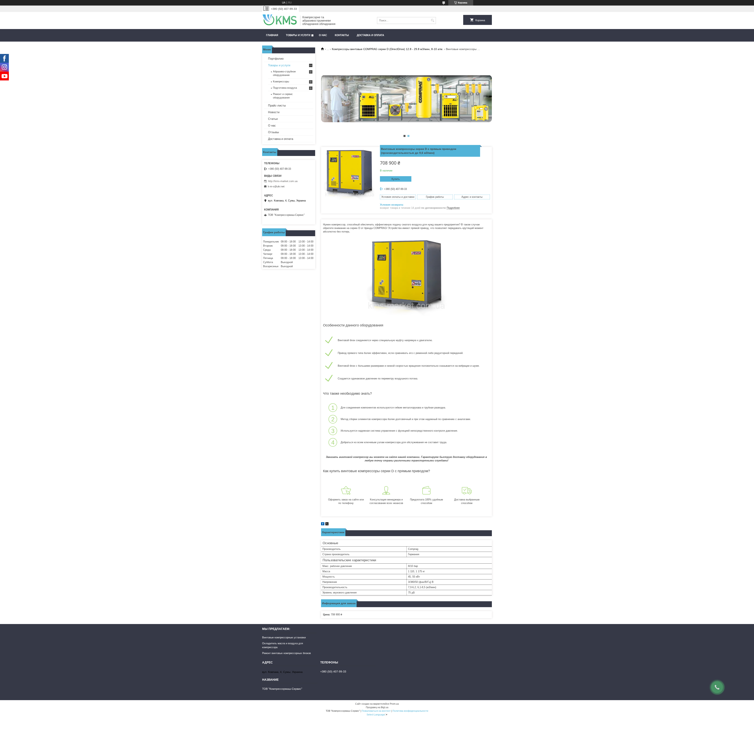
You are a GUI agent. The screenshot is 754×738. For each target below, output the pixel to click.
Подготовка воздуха (285, 87)
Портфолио (276, 58)
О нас (323, 35)
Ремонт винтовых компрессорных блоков (286, 653)
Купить (396, 179)
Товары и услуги (298, 35)
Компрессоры (281, 81)
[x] (327, 524)
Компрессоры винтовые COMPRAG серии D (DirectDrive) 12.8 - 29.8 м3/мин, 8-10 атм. (387, 49)
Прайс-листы (277, 105)
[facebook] (322, 524)
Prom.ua (394, 703)
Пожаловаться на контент (376, 711)
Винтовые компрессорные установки (284, 637)
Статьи (273, 118)
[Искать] (432, 20)
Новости (273, 112)
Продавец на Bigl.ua (377, 707)
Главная (272, 35)
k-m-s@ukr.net (276, 186)
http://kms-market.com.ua (282, 181)
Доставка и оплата (370, 35)
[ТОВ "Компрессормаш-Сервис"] (279, 20)
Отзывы (273, 132)
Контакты (342, 35)
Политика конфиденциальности (410, 711)
